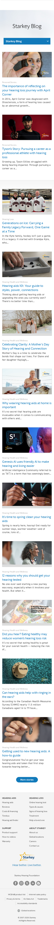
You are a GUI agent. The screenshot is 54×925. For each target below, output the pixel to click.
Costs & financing (10, 811)
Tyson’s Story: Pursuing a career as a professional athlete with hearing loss (26, 153)
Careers (32, 841)
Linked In (33, 883)
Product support (9, 832)
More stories (27, 779)
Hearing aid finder (10, 820)
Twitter (27, 883)
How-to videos (9, 837)
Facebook (15, 883)
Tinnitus (5, 816)
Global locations (36, 837)
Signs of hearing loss (38, 811)
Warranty (6, 841)
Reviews (6, 807)
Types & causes (36, 807)
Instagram (21, 883)
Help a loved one (37, 820)
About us (33, 832)
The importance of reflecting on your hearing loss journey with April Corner (26, 90)
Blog (38, 883)
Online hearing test (37, 802)
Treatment (34, 816)
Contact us (34, 846)
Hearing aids (7, 802)
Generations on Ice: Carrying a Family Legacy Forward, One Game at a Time (25, 227)
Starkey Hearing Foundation (27, 875)
